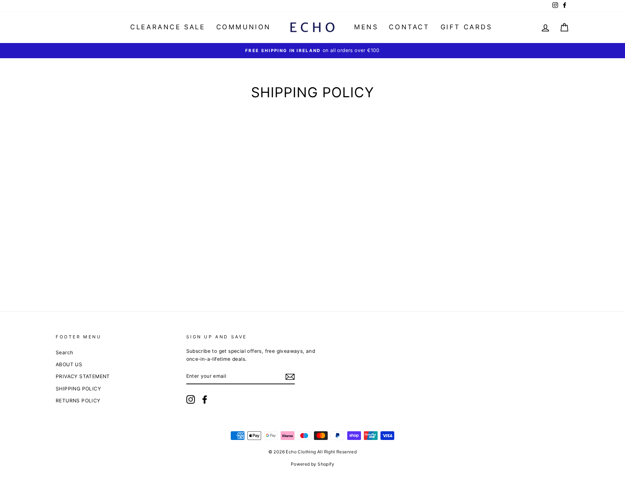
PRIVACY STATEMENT (83, 376)
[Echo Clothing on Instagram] (190, 399)
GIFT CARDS (466, 27)
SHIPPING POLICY (78, 389)
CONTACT (409, 27)
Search (64, 352)
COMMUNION (243, 27)
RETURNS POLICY (78, 400)
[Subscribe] (290, 376)
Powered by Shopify (312, 464)
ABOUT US (69, 364)
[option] (312, 51)
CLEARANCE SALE (167, 27)
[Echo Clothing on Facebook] (204, 399)
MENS (366, 27)
